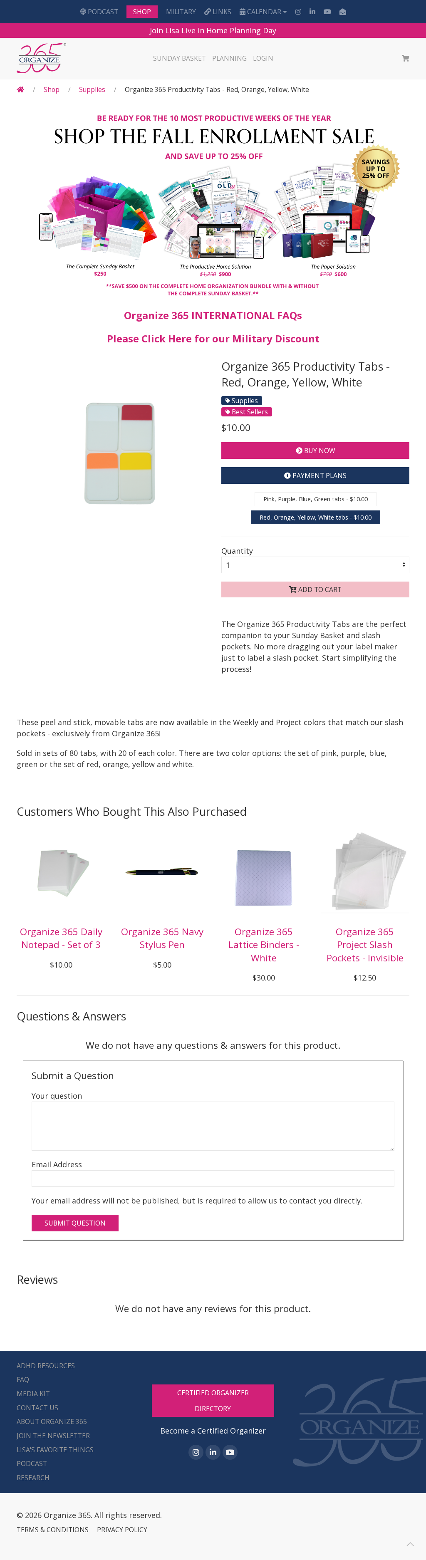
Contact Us (37, 1407)
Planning (229, 58)
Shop (142, 11)
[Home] (20, 89)
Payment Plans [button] (319, 475)
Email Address (57, 1164)
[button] (410, 1544)
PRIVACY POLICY (122, 1529)
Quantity (237, 551)
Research (33, 1477)
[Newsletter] (342, 11)
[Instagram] (298, 11)
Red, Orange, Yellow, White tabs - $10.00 (316, 517)
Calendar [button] (264, 11)
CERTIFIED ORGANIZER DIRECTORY (213, 1400)
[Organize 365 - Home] (43, 58)
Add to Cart (319, 589)
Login (263, 58)
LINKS (221, 11)
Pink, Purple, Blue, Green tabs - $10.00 (315, 499)
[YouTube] (327, 11)
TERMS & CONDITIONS (53, 1529)
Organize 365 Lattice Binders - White (263, 944)
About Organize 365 (52, 1421)
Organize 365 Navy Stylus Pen (162, 938)
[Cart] (405, 58)
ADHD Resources (46, 1365)
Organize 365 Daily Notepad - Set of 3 (61, 938)
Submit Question (75, 1223)
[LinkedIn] (312, 11)
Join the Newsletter (53, 1435)
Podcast (102, 11)
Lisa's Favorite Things (55, 1449)
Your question (57, 1096)
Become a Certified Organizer (213, 1431)
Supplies (92, 89)
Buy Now (318, 450)
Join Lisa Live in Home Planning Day (213, 30)
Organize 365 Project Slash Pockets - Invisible (365, 944)
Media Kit (33, 1393)
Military (181, 11)
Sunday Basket (179, 58)
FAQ (23, 1379)
